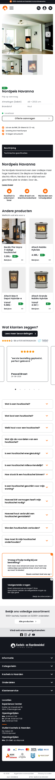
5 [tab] (34, 389)
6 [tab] (39, 389)
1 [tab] (15, 389)
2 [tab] (20, 389)
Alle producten (26, 621)
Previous (4, 34)
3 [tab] (24, 389)
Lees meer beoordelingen (19, 333)
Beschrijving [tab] (10, 148)
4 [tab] (29, 389)
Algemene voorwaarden (24, 774)
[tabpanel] (27, 364)
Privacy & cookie (44, 774)
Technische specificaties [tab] (15, 153)
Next (47, 34)
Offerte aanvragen (25, 118)
